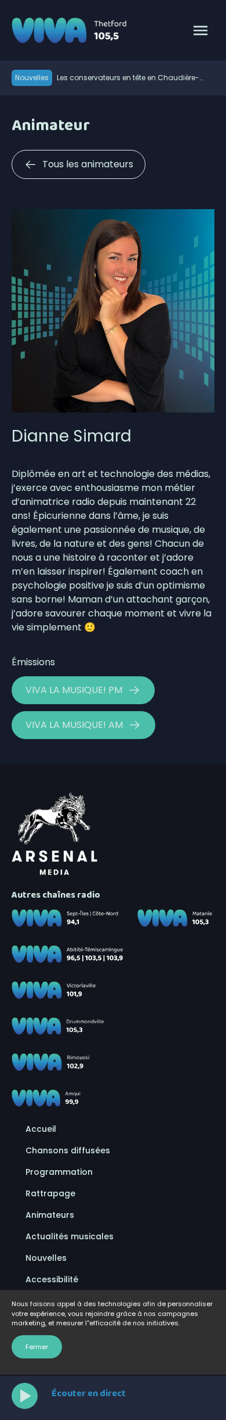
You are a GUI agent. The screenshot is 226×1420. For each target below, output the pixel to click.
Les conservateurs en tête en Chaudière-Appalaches (128, 78)
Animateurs (49, 1215)
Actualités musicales (69, 1236)
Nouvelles (46, 1258)
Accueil (40, 1129)
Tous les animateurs (87, 164)
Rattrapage (50, 1193)
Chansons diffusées (67, 1150)
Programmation (59, 1172)
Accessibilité (51, 1279)
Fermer (36, 1346)
